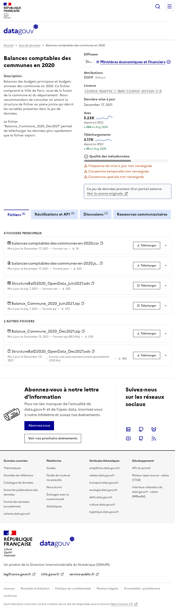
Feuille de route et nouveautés (58, 477)
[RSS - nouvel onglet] (153, 438)
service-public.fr (82, 574)
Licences (9, 589)
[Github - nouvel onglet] (141, 438)
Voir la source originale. (105, 193)
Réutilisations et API (54, 214)
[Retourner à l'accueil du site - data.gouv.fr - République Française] (57, 543)
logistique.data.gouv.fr (104, 512)
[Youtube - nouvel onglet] (128, 438)
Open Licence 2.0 (121, 604)
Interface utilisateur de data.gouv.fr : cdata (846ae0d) (147, 491)
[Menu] (169, 6)
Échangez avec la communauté (57, 497)
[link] (146, 245)
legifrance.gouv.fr (17, 574)
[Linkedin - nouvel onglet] (128, 429)
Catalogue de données (18, 483)
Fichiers (16, 214)
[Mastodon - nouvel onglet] (141, 429)
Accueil (8, 45)
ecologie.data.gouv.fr (103, 490)
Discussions (95, 214)
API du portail (141, 468)
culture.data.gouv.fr (102, 505)
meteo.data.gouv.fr (102, 475)
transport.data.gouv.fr (103, 483)
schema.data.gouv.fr (17, 514)
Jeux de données (29, 45)
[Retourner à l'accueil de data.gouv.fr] (21, 30)
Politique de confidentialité (73, 589)
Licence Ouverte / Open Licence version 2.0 (123, 91)
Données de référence (18, 475)
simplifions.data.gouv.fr (104, 468)
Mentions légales (107, 589)
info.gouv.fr (50, 574)
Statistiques (54, 506)
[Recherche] (157, 6)
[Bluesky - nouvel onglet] (153, 429)
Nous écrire (54, 487)
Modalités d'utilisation (35, 589)
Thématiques (12, 468)
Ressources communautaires (142, 214)
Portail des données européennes (16, 504)
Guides (51, 468)
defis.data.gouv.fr (100, 497)
